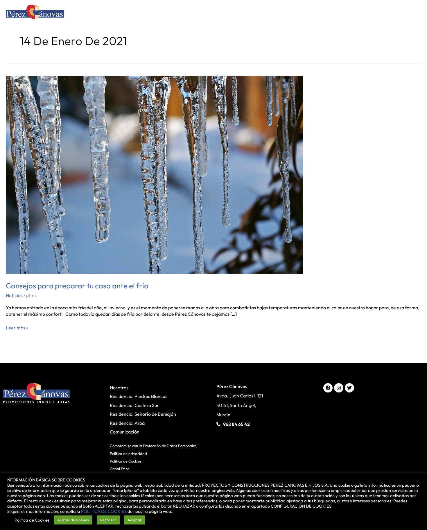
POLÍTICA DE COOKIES (104, 511)
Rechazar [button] (108, 519)
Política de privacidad (128, 453)
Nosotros (119, 387)
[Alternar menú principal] (413, 13)
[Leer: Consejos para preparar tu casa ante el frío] (154, 174)
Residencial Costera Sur (134, 405)
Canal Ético (119, 468)
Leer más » (17, 327)
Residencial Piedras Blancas (138, 396)
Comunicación (124, 432)
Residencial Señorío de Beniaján (143, 414)
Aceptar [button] (134, 519)
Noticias (14, 295)
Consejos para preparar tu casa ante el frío (77, 285)
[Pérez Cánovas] (35, 13)
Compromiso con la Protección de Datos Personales (153, 445)
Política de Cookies (125, 461)
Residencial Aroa (127, 423)
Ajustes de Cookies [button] (73, 519)
